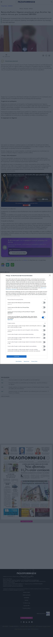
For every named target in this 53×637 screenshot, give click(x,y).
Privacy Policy (34, 361)
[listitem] (26, 299)
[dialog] (26, 318)
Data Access (26, 361)
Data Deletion (19, 361)
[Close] (50, 275)
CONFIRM (16, 356)
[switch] (43, 303)
